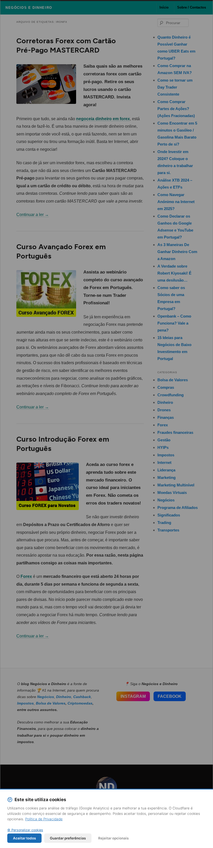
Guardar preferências (68, 838)
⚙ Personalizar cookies (25, 830)
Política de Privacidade (44, 819)
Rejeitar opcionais (113, 838)
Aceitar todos (24, 838)
